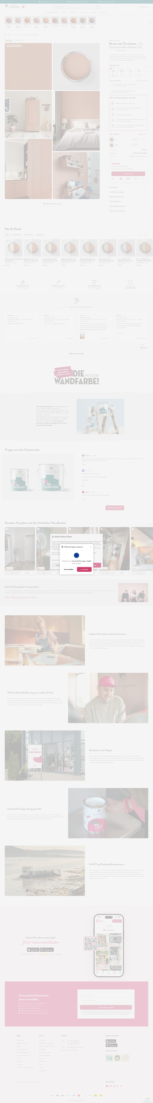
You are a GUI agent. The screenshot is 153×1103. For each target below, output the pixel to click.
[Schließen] (91, 547)
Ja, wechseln (84, 569)
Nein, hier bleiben (69, 569)
